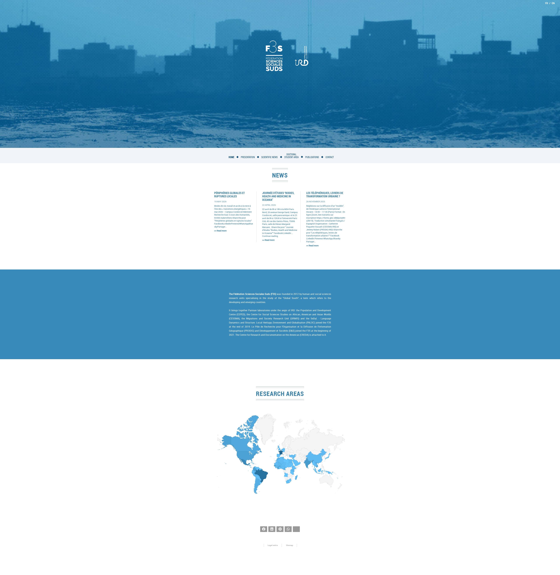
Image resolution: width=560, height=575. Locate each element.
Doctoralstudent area (291, 156)
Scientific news (269, 157)
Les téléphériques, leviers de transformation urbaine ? (324, 194)
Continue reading (270, 236)
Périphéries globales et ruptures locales (229, 194)
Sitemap (289, 545)
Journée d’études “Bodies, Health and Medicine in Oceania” (278, 196)
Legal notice (273, 545)
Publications (312, 157)
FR (546, 3)
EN (553, 3)
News (280, 175)
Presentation (248, 157)
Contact (330, 157)
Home (231, 157)
